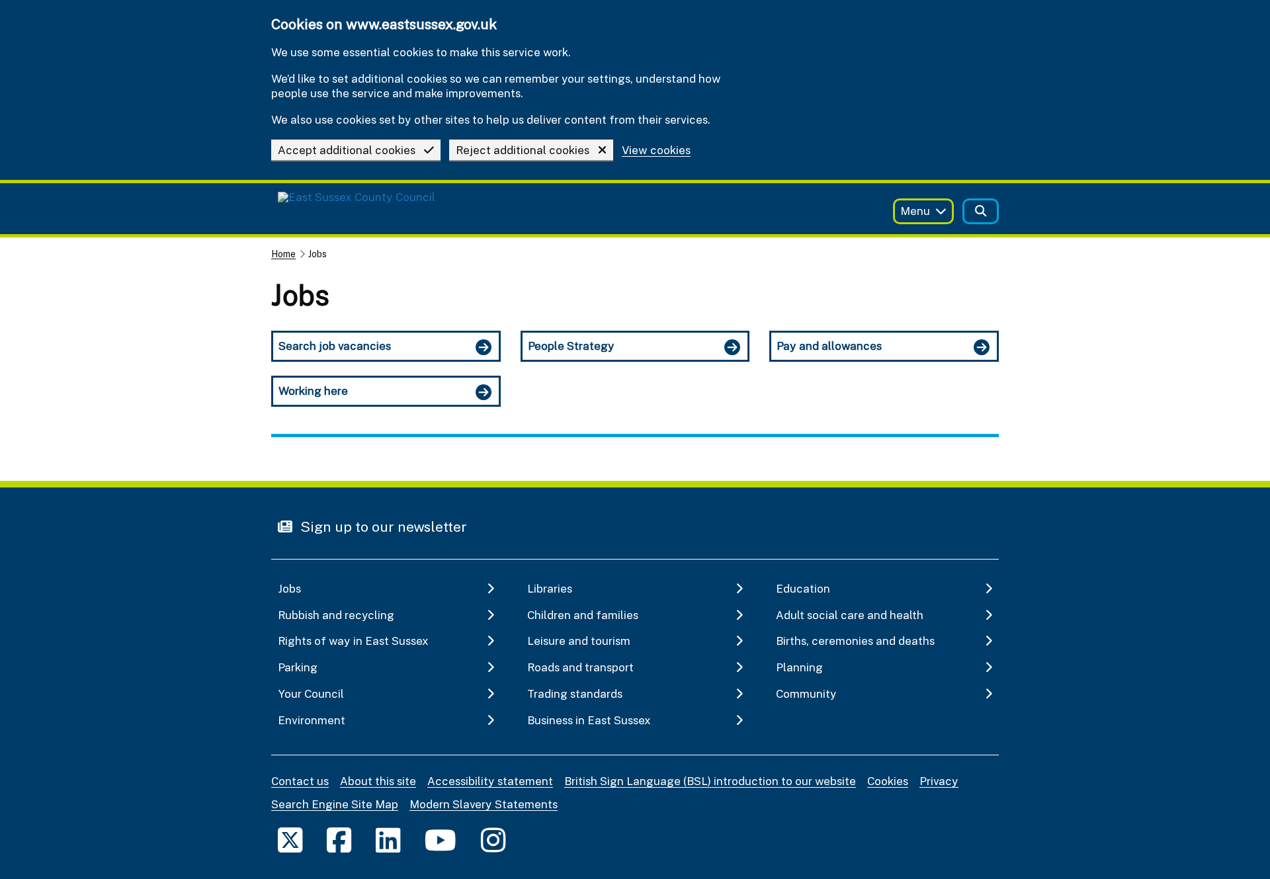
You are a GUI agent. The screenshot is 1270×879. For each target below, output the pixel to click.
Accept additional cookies (346, 150)
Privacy (938, 781)
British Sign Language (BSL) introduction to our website (710, 781)
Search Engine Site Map (334, 804)
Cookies (887, 781)
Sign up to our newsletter (382, 526)
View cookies (656, 150)
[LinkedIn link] (388, 839)
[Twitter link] (290, 839)
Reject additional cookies (522, 150)
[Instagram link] (493, 839)
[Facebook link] (339, 839)
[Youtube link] (440, 839)
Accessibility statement (490, 781)
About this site (378, 781)
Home (283, 253)
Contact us (300, 781)
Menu (915, 211)
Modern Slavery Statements (483, 804)
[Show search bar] (980, 211)
